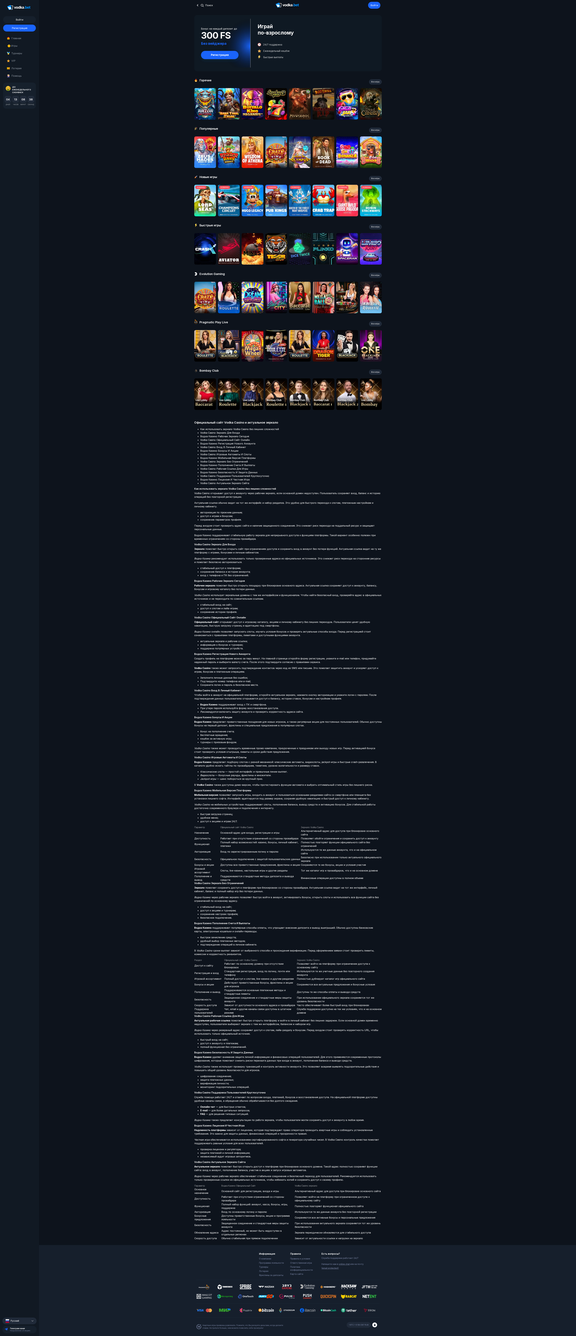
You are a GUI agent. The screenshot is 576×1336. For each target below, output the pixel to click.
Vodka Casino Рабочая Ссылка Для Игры (224, 468)
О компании (265, 1258)
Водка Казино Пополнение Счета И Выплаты (227, 465)
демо (205, 112)
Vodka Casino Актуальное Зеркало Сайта (224, 483)
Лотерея (16, 68)
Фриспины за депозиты (271, 1275)
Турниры (16, 53)
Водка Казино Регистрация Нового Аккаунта (227, 443)
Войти (374, 5)
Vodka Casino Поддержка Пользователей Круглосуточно (234, 475)
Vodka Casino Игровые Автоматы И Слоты (225, 454)
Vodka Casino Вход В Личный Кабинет (223, 447)
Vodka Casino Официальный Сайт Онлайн (225, 439)
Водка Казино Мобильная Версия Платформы (228, 457)
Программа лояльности (271, 1263)
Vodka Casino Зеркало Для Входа (220, 432)
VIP (13, 60)
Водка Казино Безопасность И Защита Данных (229, 472)
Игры (13, 45)
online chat (344, 1264)
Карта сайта (296, 1274)
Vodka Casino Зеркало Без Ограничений (224, 461)
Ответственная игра (301, 1263)
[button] (19, 1321)
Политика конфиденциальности (301, 1268)
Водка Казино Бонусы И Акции (219, 450)
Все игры (375, 82)
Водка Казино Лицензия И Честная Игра (225, 479)
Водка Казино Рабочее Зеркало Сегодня (224, 436)
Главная (16, 38)
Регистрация (19, 28)
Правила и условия (300, 1258)
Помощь (16, 75)
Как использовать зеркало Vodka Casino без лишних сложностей (239, 429)
